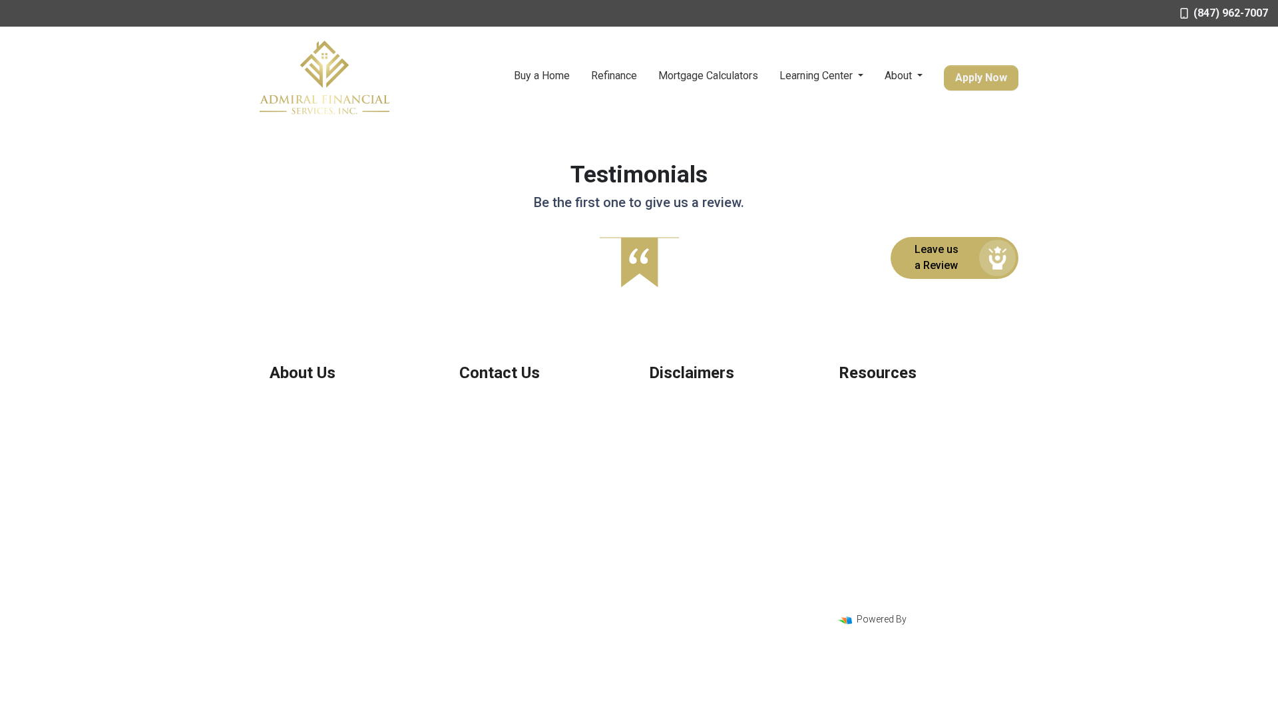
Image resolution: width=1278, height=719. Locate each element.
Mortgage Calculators (708, 75)
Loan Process (868, 418)
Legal (660, 402)
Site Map (667, 452)
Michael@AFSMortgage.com (519, 458)
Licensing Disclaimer (692, 468)
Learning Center (817, 75)
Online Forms (867, 452)
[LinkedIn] (1004, 597)
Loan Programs (872, 402)
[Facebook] (967, 597)
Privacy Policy (678, 418)
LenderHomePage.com (959, 619)
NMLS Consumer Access (321, 504)
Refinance (614, 75)
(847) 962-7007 (1230, 13)
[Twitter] (985, 597)
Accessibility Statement (697, 435)
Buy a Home (542, 75)
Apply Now (981, 77)
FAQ (847, 468)
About (900, 75)
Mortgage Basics (875, 435)
